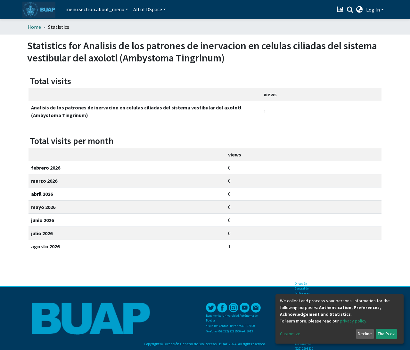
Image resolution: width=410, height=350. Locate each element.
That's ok (386, 334)
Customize (290, 334)
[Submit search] (350, 10)
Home (34, 27)
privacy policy (353, 321)
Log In (373, 9)
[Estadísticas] (341, 9)
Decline (365, 334)
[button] (359, 9)
